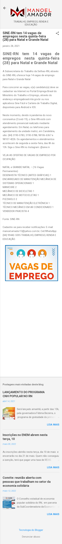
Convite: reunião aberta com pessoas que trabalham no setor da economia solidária (27, 481)
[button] (57, 33)
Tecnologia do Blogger (31, 530)
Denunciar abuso (31, 536)
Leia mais (53, 424)
